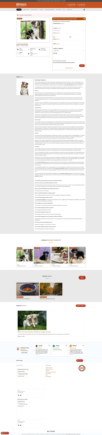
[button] (85, 350)
